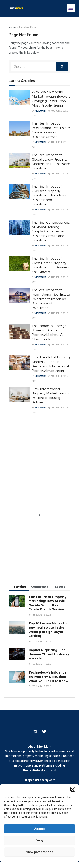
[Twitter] (44, 731)
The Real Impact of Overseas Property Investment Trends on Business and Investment (49, 195)
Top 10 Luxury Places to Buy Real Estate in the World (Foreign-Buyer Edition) (48, 629)
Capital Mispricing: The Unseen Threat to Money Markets (49, 654)
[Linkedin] (35, 731)
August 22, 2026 (59, 111)
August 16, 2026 (59, 313)
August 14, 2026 (59, 376)
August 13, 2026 (59, 408)
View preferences (39, 852)
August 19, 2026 (59, 210)
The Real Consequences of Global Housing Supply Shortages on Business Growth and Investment (51, 231)
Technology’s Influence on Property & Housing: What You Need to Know (48, 677)
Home (12, 27)
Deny (39, 840)
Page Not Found (28, 27)
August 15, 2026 (59, 344)
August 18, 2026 (59, 246)
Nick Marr (40, 111)
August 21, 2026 (59, 142)
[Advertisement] (39, 473)
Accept (39, 829)
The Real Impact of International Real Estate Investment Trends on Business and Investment (51, 299)
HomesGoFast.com (36, 770)
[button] (73, 789)
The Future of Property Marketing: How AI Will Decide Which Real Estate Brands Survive (47, 603)
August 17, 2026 (59, 277)
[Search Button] (62, 66)
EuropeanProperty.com (39, 780)
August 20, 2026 (59, 174)
